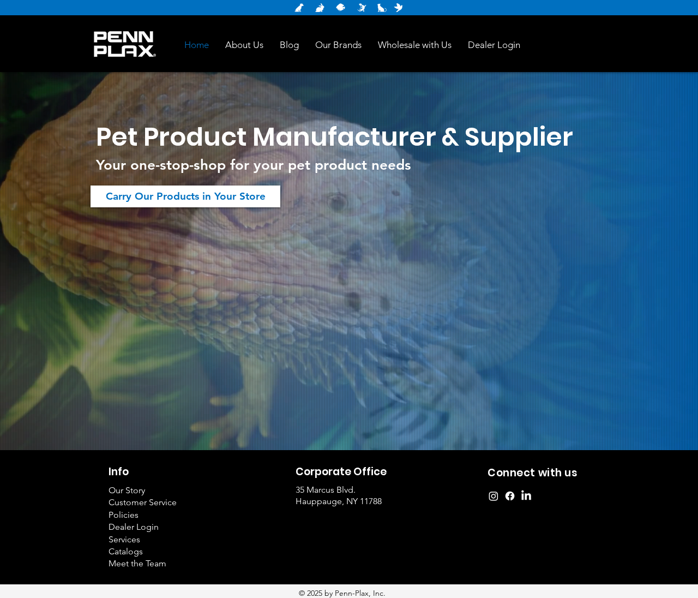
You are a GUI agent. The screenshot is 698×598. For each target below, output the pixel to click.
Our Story (127, 490)
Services (124, 539)
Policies (124, 515)
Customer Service (143, 502)
